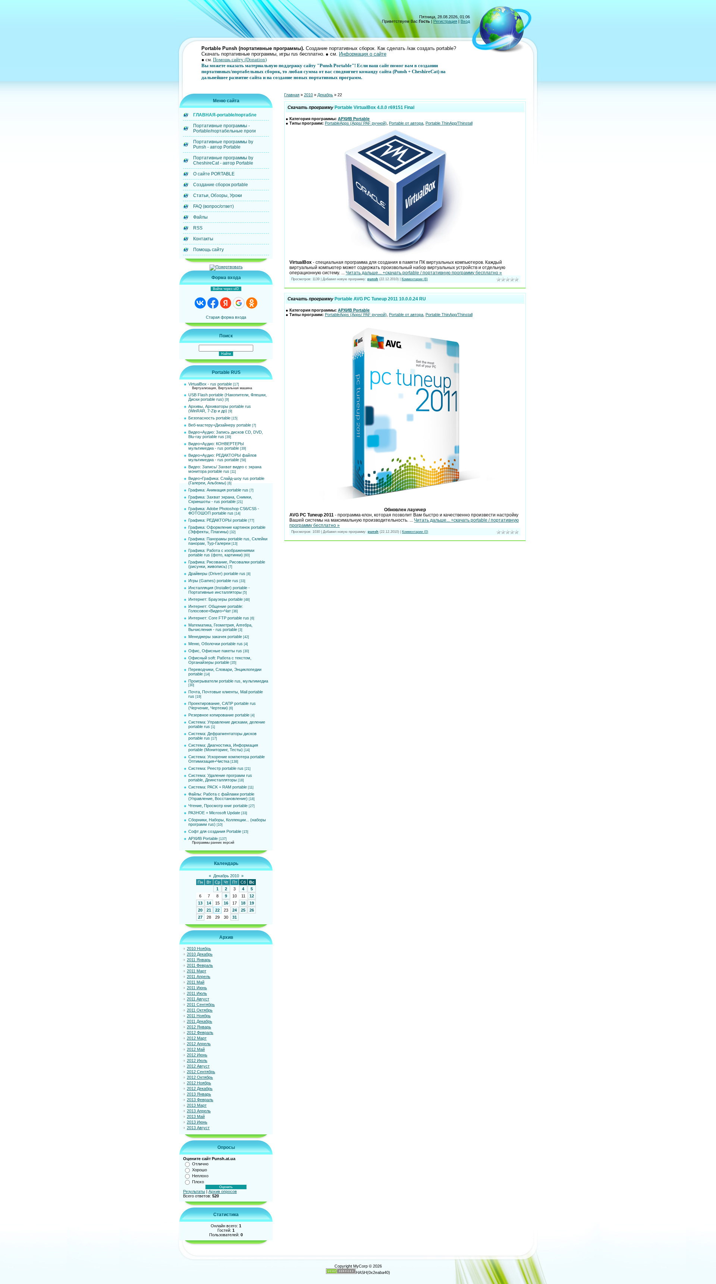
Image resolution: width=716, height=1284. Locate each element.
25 (243, 910)
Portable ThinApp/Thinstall (448, 123)
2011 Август (198, 999)
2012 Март (197, 1038)
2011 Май (195, 982)
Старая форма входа (226, 317)
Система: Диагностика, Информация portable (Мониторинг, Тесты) (223, 747)
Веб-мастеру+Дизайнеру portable (219, 425)
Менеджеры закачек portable (215, 636)
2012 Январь (199, 1027)
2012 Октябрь (200, 1077)
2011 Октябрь (200, 1010)
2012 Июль (197, 1060)
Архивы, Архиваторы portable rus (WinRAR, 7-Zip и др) (219, 408)
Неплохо (200, 1176)
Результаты (194, 1191)
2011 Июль (197, 993)
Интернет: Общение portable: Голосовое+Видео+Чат (215, 608)
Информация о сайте (362, 54)
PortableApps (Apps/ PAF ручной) (356, 123)
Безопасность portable (209, 418)
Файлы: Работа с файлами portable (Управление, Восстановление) (221, 796)
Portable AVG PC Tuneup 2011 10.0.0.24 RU (380, 299)
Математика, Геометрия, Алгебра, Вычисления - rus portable (220, 627)
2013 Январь (199, 1094)
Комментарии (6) (415, 279)
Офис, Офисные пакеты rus (215, 651)
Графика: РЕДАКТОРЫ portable (217, 520)
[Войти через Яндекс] (225, 303)
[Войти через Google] (239, 303)
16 (226, 903)
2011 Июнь (197, 987)
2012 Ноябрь (199, 1083)
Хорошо (199, 1170)
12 (251, 896)
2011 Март (196, 971)
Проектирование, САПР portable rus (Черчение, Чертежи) (222, 705)
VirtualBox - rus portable (210, 384)
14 (209, 903)
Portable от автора (406, 123)
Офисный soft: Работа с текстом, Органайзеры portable (219, 660)
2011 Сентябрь (201, 1004)
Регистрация (445, 21)
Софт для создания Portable (214, 831)
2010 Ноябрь (199, 948)
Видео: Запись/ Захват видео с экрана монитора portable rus (224, 469)
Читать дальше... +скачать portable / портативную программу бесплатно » (424, 272)
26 (251, 910)
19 (251, 903)
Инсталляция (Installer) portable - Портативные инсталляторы (219, 589)
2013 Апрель (199, 1111)
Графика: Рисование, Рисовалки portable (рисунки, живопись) (226, 564)
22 (217, 910)
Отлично (200, 1164)
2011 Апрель (198, 976)
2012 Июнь (197, 1055)
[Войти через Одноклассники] (251, 303)
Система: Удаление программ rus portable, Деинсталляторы (220, 777)
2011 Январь (199, 959)
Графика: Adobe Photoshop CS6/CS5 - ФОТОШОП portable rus (223, 510)
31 (234, 917)
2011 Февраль (200, 965)
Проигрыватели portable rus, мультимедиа (228, 681)
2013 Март (197, 1105)
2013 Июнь (197, 1122)
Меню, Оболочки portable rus (215, 643)
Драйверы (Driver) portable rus (216, 573)
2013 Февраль (200, 1099)
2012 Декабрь (200, 1088)
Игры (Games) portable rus (213, 580)
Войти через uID (226, 289)
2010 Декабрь (200, 954)
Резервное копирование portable (218, 715)
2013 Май (196, 1116)
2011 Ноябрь (199, 1015)
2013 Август (198, 1127)
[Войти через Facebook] (213, 303)
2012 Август (198, 1066)
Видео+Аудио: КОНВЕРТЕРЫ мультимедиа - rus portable (216, 445)
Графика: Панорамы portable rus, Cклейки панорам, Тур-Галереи (227, 541)
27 (200, 917)
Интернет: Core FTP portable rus (218, 618)
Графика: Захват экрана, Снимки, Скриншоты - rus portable (220, 499)
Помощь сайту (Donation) (240, 59)
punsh (372, 279)
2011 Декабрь (199, 1021)
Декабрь (325, 95)
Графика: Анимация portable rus (218, 490)
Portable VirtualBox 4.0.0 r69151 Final (374, 107)
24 (234, 910)
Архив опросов (222, 1191)
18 (243, 903)
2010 (308, 95)
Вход (465, 21)
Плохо (198, 1182)
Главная (291, 95)
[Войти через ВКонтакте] (200, 303)
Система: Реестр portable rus (216, 768)
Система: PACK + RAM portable (217, 787)
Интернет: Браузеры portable (215, 599)
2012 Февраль (200, 1032)
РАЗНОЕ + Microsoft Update (214, 812)
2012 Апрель (199, 1043)
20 (200, 910)
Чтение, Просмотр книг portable (218, 805)
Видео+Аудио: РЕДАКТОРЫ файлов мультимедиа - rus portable (222, 457)
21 (209, 910)
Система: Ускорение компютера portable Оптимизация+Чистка (226, 759)
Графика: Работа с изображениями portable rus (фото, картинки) (221, 552)
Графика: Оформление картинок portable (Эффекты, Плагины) (227, 529)
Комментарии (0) (415, 532)
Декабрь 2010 (226, 876)
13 (200, 903)
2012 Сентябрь (201, 1071)
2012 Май (196, 1049)
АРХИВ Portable (203, 838)
